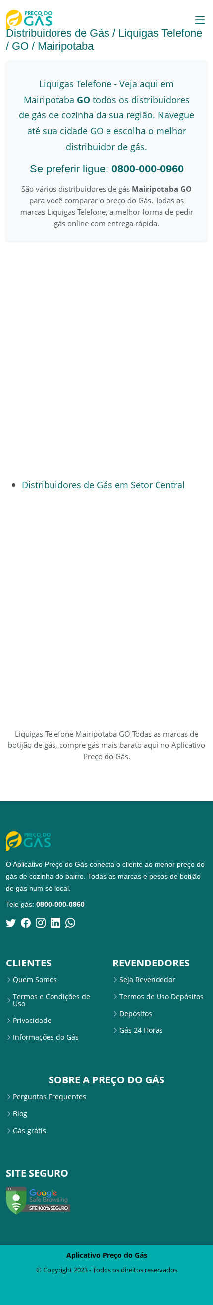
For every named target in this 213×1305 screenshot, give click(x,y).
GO (20, 46)
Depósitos (135, 1013)
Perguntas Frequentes (49, 1096)
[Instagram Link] (41, 923)
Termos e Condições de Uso (51, 1000)
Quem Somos (35, 979)
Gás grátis (29, 1130)
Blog (20, 1113)
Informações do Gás (46, 1037)
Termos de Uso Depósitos (161, 996)
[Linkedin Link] (55, 923)
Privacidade (32, 1020)
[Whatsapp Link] (70, 923)
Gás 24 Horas (141, 1030)
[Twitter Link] (11, 923)
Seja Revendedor (147, 979)
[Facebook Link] (26, 923)
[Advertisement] (106, 359)
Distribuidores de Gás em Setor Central (103, 484)
